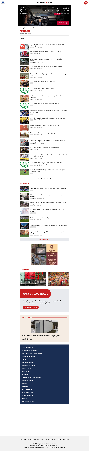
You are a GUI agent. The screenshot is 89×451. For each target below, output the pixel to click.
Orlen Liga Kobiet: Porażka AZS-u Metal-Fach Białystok (46, 66)
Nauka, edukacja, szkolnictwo (31, 377)
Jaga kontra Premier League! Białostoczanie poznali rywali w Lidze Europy (49, 232)
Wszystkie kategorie (28, 401)
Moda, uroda (26, 371)
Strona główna (23, 28)
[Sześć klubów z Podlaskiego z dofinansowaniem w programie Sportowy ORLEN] (24, 172)
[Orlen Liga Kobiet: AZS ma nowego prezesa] (24, 91)
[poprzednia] (41, 178)
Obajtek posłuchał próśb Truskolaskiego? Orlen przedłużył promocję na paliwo (47, 141)
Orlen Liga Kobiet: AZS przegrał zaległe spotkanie (44, 103)
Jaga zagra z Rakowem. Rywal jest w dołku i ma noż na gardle (48, 188)
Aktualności (33, 62)
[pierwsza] (38, 178)
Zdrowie (24, 398)
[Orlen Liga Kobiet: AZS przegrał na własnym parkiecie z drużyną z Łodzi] (24, 76)
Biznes (32, 47)
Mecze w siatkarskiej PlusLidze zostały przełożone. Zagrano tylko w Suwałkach (49, 111)
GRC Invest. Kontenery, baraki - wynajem (41, 336)
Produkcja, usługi (27, 380)
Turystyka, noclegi (27, 392)
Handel (24, 359)
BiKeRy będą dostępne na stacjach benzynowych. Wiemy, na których (47, 59)
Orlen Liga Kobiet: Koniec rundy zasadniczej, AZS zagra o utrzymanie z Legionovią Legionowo (46, 163)
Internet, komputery (28, 362)
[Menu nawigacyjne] (86, 3)
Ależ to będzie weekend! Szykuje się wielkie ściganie (45, 52)
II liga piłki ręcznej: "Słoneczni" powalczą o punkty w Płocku (47, 118)
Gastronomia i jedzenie (29, 356)
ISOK (59, 439)
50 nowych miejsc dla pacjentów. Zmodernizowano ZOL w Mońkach (47, 210)
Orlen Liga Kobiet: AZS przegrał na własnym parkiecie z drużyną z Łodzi (49, 74)
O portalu (23, 439)
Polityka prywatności (39, 444)
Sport (32, 53)
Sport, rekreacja (27, 389)
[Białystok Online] (44, 3)
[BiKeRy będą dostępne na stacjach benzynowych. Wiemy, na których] (24, 61)
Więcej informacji (27, 339)
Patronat (36, 439)
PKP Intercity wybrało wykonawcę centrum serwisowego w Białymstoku (47, 195)
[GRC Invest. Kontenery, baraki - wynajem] (44, 326)
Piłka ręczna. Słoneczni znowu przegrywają (42, 133)
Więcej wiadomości (43, 239)
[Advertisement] (44, 420)
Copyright (33, 445)
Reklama (24, 383)
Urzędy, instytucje (27, 395)
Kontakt (48, 439)
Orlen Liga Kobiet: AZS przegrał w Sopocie (42, 81)
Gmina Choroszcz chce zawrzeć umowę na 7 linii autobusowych (48, 225)
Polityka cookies (51, 444)
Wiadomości (31, 28)
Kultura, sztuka (26, 368)
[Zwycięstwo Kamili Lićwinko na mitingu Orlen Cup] (24, 128)
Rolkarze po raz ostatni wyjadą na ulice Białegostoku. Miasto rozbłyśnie (48, 203)
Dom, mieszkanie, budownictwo (32, 353)
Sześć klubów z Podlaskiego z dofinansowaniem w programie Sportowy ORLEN (48, 170)
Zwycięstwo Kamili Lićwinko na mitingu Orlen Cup (44, 125)
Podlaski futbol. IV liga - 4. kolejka (40, 218)
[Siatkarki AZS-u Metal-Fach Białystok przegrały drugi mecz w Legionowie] (24, 98)
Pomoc (54, 439)
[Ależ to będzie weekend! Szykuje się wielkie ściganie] (24, 54)
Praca (42, 439)
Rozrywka (25, 386)
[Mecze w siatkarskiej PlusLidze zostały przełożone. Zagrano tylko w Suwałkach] (24, 113)
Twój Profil (66, 439)
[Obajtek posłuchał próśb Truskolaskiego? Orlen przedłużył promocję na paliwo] (24, 142)
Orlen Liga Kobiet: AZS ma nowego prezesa (42, 88)
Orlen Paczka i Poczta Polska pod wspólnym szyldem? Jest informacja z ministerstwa (47, 45)
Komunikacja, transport (29, 365)
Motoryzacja (25, 374)
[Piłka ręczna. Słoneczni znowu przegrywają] (24, 135)
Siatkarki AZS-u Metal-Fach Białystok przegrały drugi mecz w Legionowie (47, 96)
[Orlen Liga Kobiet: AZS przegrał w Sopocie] (24, 83)
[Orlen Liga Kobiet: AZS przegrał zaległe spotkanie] (24, 106)
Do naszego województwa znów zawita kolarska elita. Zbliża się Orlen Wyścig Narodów (48, 155)
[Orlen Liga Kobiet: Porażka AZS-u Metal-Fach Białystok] (24, 69)
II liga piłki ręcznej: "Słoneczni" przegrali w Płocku (44, 147)
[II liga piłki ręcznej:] (24, 120)
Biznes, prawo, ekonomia (29, 350)
